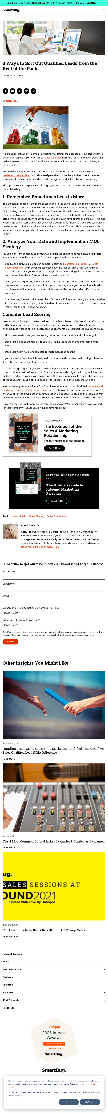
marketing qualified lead (16, 175)
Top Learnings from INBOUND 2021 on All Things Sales (44, 930)
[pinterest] (26, 91)
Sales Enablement (57, 516)
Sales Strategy (37, 516)
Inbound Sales (20, 516)
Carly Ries (12, 101)
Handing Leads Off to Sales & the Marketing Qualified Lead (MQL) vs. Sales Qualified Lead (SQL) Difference (53, 751)
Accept (69, 1102)
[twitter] (19, 91)
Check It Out (57, 501)
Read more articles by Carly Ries (40, 546)
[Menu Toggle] (103, 10)
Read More (91, 3)
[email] (33, 91)
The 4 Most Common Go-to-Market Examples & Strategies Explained (54, 841)
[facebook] (5, 91)
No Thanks (89, 1102)
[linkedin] (12, 91)
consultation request (77, 263)
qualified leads (53, 157)
